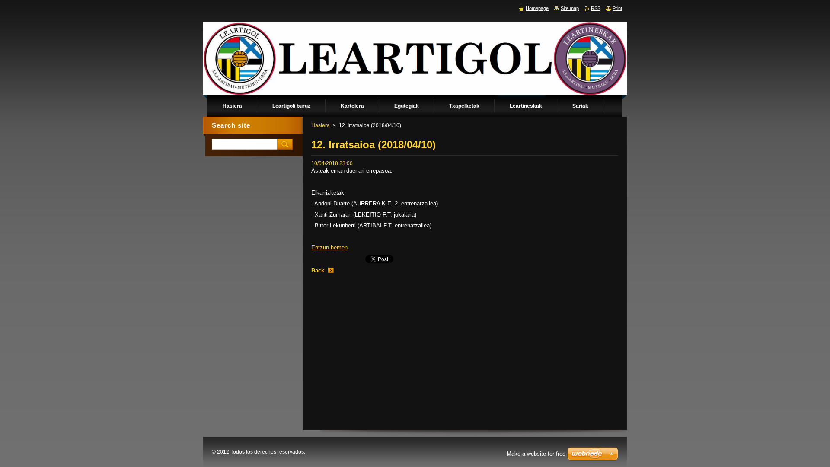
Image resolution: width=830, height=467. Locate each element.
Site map (570, 8)
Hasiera (320, 125)
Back (317, 270)
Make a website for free (536, 454)
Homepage (537, 8)
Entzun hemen (329, 247)
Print (617, 8)
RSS (595, 8)
